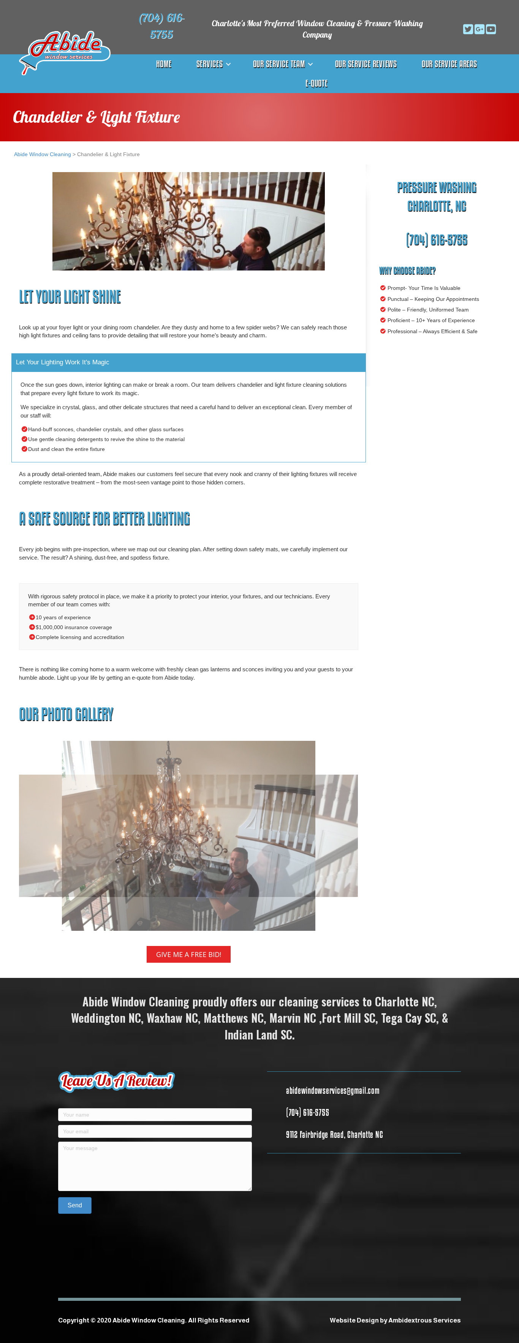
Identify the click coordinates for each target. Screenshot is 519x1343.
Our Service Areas (449, 64)
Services (209, 64)
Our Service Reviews (366, 64)
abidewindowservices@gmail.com (333, 1090)
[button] (456, 29)
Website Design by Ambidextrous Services (395, 1320)
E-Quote (316, 83)
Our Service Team (279, 64)
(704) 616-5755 (436, 239)
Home (164, 64)
